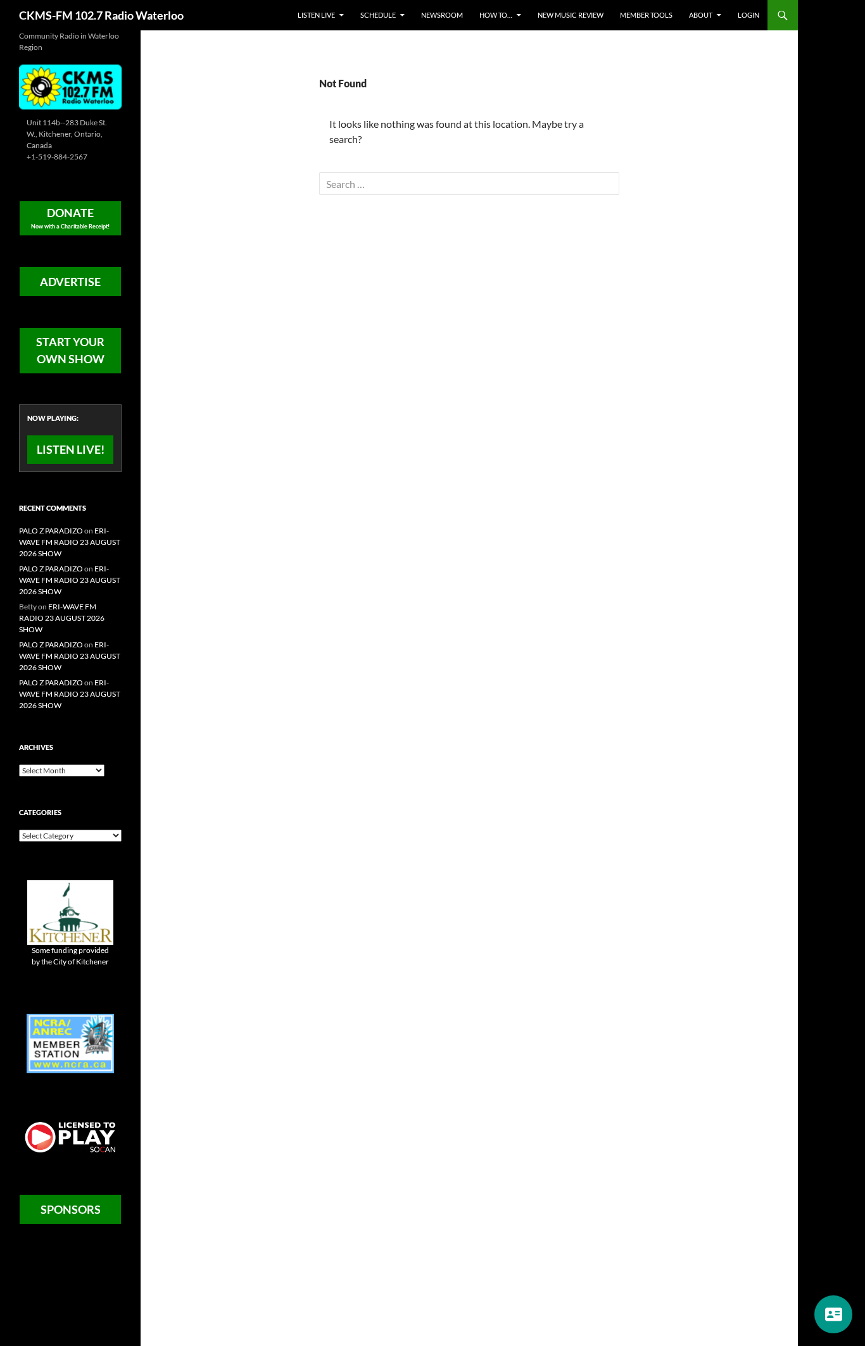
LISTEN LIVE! (70, 449)
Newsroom (442, 15)
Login (748, 15)
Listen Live (316, 15)
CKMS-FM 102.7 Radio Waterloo (101, 15)
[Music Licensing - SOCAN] (70, 1137)
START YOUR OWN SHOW (70, 350)
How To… (495, 15)
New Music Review (570, 15)
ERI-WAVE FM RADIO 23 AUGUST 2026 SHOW (69, 542)
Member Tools (646, 15)
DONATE (70, 218)
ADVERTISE (70, 282)
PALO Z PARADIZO (51, 530)
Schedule (378, 15)
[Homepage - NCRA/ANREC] (70, 1042)
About (700, 15)
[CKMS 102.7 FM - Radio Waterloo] (70, 85)
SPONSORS (71, 1209)
